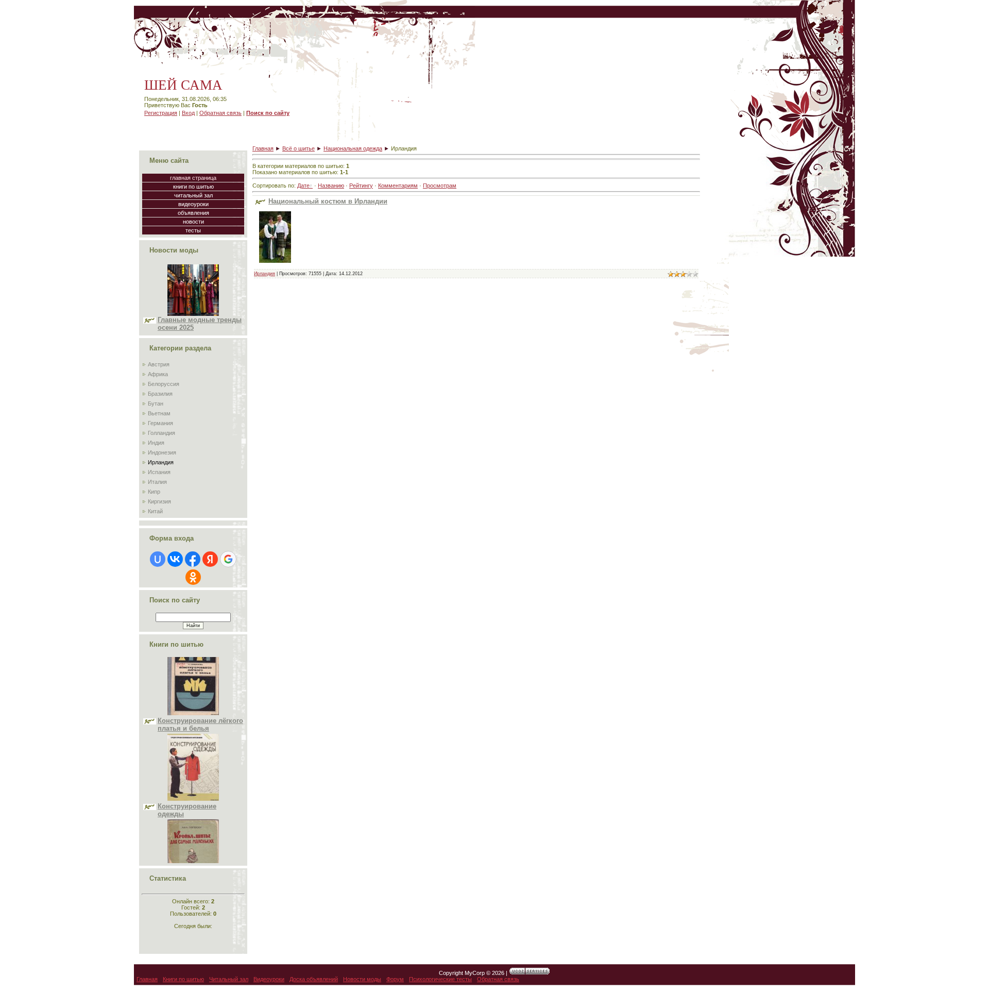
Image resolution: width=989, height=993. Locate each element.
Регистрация (160, 113)
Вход (188, 113)
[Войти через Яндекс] (210, 559)
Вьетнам (159, 413)
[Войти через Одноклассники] (193, 577)
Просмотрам (439, 185)
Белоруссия (163, 384)
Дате (303, 185)
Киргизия (159, 501)
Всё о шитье (298, 148)
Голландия (161, 433)
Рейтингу (361, 185)
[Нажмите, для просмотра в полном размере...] (275, 266)
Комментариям (398, 185)
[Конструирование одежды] (193, 778)
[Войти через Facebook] (192, 559)
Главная (263, 148)
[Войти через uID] (157, 559)
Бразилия (160, 394)
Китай (155, 511)
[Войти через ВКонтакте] (175, 559)
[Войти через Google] (228, 559)
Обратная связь (220, 113)
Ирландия (161, 462)
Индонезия (162, 452)
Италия (157, 482)
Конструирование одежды (187, 789)
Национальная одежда (352, 148)
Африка (158, 374)
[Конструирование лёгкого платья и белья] (193, 692)
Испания (159, 472)
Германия (160, 423)
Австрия (158, 364)
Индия (156, 443)
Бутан (155, 403)
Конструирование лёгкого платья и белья (200, 703)
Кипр (154, 492)
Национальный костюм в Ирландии (327, 201)
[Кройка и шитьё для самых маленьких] (193, 863)
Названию (331, 185)
